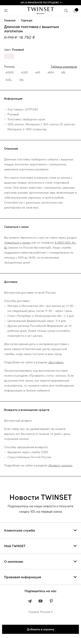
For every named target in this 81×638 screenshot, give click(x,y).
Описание (11, 148)
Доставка (10, 282)
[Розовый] (9, 57)
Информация (13, 98)
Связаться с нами (16, 227)
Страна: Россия (39, 612)
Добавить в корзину (40, 629)
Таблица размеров (64, 66)
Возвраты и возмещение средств (26, 410)
